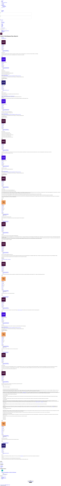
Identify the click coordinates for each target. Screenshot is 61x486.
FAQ (2, 26)
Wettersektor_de (24, 392)
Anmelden (3, 10)
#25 (3, 130)
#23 (3, 90)
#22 (3, 68)
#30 (3, 233)
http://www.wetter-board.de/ (5, 290)
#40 (3, 453)
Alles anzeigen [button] (4, 419)
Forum (2, 24)
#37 (3, 364)
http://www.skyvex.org (18, 114)
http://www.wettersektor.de (12, 114)
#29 (3, 215)
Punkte (2, 47)
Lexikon (2, 25)
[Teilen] (0, 39)
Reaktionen (3, 46)
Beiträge (2, 48)
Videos (2, 287)
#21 (3, 51)
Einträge (2, 212)
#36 (3, 347)
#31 (3, 253)
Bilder (2, 286)
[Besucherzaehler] (30, 482)
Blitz (53, 406)
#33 (3, 292)
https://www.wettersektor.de (5, 50)
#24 (3, 110)
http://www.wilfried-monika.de (6, 67)
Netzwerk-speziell (4, 474)
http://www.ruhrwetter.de (6, 114)
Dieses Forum (3, 22)
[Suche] (0, 19)
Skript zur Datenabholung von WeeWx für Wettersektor (9, 472)
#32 (3, 273)
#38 (3, 382)
